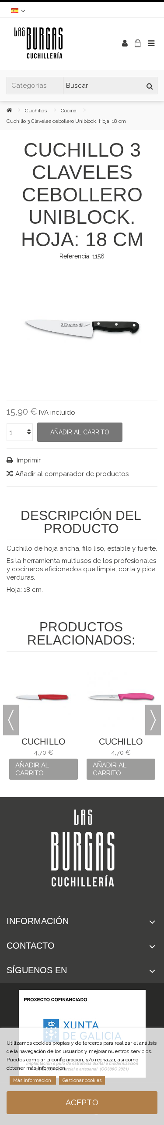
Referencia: (75, 256)
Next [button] (153, 720)
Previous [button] (11, 720)
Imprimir (28, 460)
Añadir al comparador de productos (72, 474)
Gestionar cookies (82, 1080)
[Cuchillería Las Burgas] (54, 44)
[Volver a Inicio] (16, 110)
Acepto (82, 1102)
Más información (32, 1080)
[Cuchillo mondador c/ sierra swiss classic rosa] (121, 697)
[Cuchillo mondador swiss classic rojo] (43, 697)
